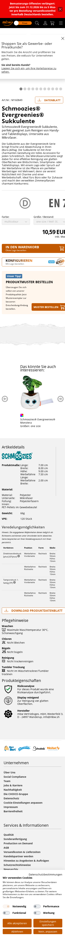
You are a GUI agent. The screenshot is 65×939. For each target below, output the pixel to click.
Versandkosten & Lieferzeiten (22, 852)
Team (7, 781)
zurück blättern (5, 399)
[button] (37, 23)
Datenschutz (11, 798)
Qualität (9, 834)
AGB (6, 847)
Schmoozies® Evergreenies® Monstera (37, 421)
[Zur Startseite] (8, 22)
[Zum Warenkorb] (52, 23)
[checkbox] (6, 906)
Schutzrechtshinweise (17, 865)
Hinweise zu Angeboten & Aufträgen (26, 860)
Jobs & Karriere (13, 785)
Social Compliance (15, 776)
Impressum (11, 807)
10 (56, 88)
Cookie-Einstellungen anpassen (23, 802)
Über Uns (9, 772)
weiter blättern (60, 399)
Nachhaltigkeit (13, 789)
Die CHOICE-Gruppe (16, 794)
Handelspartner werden (18, 856)
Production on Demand (18, 843)
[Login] (45, 23)
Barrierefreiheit (13, 811)
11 (60, 88)
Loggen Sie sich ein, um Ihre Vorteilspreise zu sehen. (28, 70)
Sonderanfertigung (15, 839)
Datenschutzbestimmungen (45, 874)
